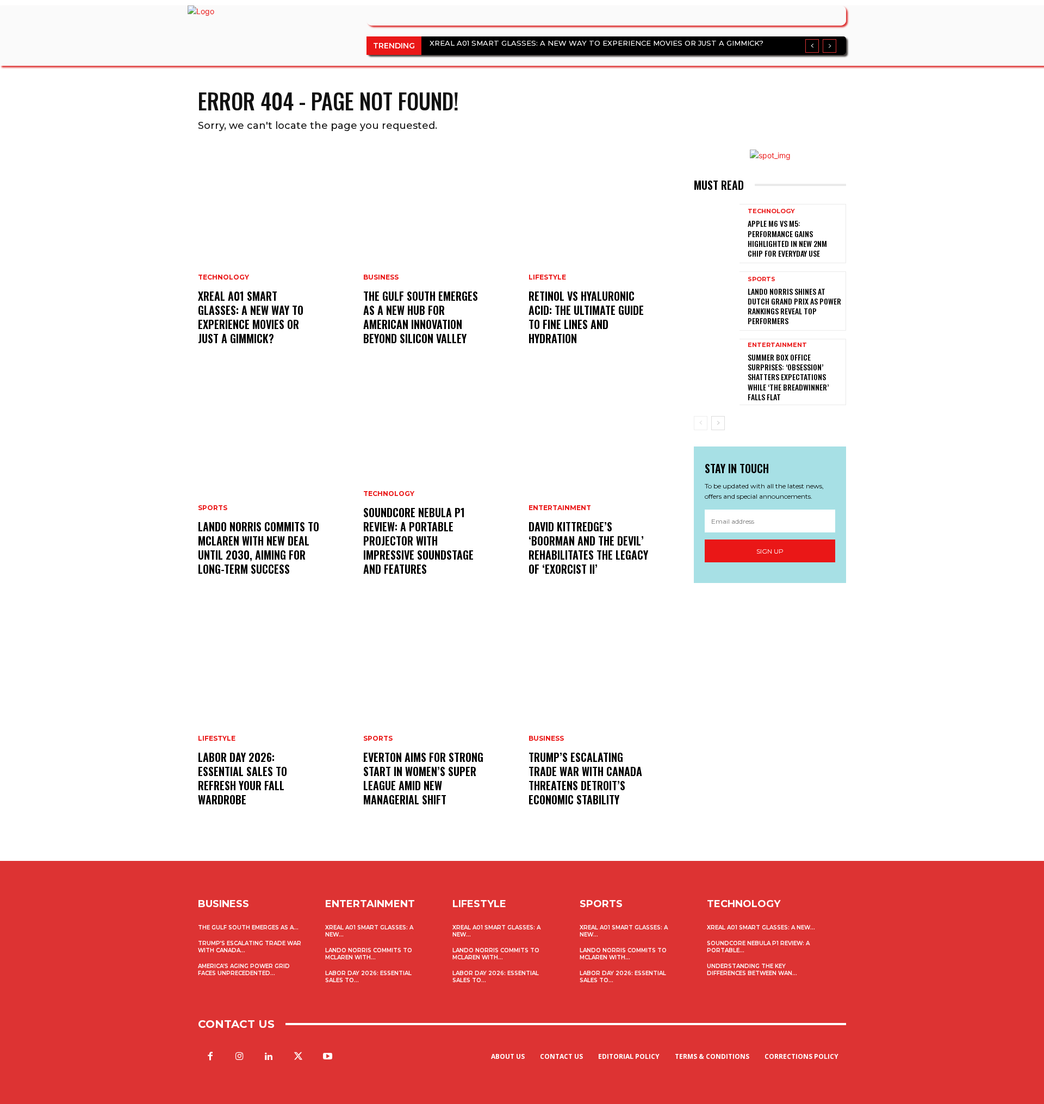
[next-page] (718, 423)
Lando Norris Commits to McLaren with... (368, 954)
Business (381, 277)
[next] (829, 46)
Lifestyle (216, 738)
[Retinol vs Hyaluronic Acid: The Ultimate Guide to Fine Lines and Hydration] (605, 258)
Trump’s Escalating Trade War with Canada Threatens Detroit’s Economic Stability (585, 778)
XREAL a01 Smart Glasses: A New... (761, 927)
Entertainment (560, 508)
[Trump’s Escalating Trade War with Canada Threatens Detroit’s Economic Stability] (605, 719)
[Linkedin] (269, 1057)
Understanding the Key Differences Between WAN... (752, 970)
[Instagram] (239, 1057)
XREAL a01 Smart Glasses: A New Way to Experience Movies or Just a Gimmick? (596, 43)
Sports (212, 508)
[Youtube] (328, 1057)
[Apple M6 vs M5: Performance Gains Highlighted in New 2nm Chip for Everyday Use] (716, 233)
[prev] (812, 46)
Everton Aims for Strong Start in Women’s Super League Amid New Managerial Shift (423, 778)
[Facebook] (210, 1057)
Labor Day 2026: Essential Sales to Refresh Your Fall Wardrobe (242, 778)
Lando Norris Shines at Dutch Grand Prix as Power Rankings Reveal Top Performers (794, 306)
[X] (298, 1057)
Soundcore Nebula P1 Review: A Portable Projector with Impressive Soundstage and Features (418, 540)
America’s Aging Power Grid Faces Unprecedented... (244, 970)
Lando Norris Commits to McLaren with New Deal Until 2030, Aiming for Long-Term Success (258, 547)
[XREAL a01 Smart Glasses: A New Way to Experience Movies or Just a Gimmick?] (274, 258)
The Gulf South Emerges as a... (248, 927)
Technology (223, 277)
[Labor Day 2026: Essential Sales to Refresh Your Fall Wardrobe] (274, 719)
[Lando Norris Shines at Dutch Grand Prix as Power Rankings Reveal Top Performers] (716, 301)
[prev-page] (700, 423)
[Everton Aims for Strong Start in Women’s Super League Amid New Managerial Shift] (439, 719)
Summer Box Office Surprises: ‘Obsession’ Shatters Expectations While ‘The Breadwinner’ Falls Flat (788, 376)
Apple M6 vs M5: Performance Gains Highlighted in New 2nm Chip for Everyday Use (787, 238)
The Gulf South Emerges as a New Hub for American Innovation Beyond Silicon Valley (420, 317)
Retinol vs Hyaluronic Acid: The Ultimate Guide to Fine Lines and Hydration (586, 317)
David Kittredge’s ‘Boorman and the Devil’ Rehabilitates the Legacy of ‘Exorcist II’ (588, 547)
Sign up (770, 551)
